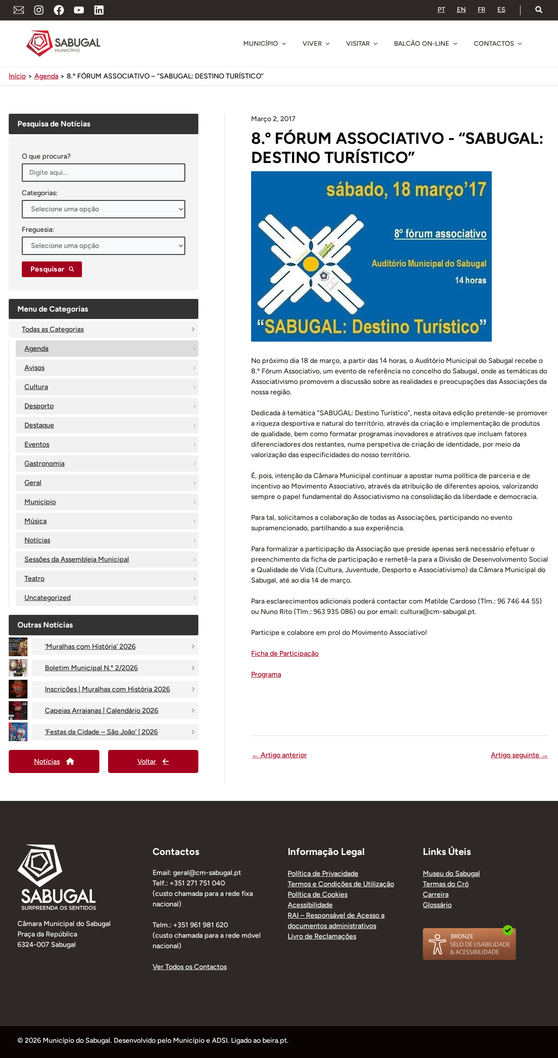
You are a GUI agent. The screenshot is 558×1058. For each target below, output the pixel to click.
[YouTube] (79, 10)
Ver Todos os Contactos (190, 967)
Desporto (39, 406)
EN (461, 10)
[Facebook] (59, 10)
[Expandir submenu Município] (283, 43)
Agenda (36, 348)
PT (441, 10)
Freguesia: (38, 229)
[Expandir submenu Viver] (327, 43)
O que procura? (46, 156)
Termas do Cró (446, 884)
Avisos (34, 367)
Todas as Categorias (53, 329)
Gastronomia (44, 463)
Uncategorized (47, 597)
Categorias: (40, 193)
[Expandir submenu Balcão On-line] (455, 43)
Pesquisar (48, 269)
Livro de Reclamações (322, 936)
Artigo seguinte (519, 755)
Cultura (36, 387)
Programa (266, 674)
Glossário (437, 905)
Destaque (39, 425)
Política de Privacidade (323, 873)
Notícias (37, 540)
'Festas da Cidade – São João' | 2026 (101, 732)
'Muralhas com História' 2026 (90, 646)
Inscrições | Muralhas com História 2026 (107, 689)
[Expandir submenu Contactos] (519, 43)
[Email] (19, 10)
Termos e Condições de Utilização (341, 884)
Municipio (40, 502)
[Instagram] (39, 10)
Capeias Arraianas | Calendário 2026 (101, 710)
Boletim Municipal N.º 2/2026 (91, 668)
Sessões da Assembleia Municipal (76, 559)
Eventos (36, 444)
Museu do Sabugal (451, 873)
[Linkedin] (99, 10)
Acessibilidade (310, 905)
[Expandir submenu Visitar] (375, 43)
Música (35, 521)
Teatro (34, 578)
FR (481, 10)
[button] (539, 10)
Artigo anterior (279, 755)
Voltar (146, 761)
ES (501, 10)
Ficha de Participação (285, 653)
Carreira (436, 894)
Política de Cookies (317, 894)
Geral (32, 482)
